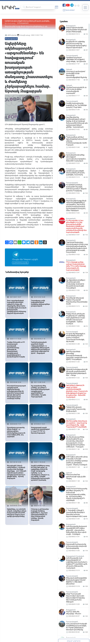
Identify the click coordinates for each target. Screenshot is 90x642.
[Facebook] (64, 5)
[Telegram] (72, 5)
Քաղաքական (24, 23)
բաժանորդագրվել (20, 263)
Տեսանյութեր (70, 10)
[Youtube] (68, 5)
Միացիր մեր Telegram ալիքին (25, 259)
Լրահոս (64, 21)
